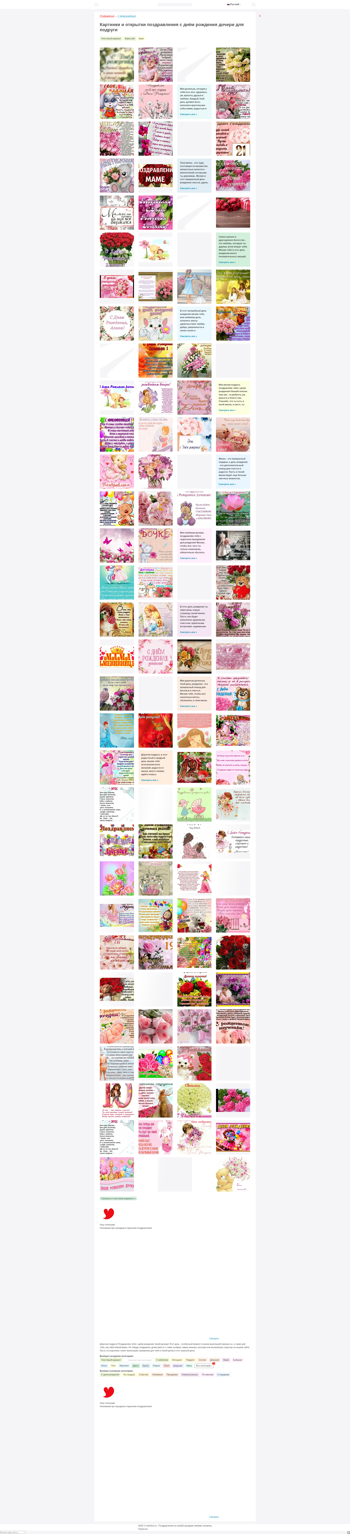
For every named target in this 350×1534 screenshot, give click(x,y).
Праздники (172, 1374)
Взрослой (130, 38)
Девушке (214, 1360)
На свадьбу (129, 1374)
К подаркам (223, 1374)
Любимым (157, 1374)
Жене (104, 1366)
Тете (113, 1366)
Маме (226, 1360)
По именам (207, 1374)
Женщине (177, 1360)
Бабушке (237, 1360)
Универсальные (190, 1374)
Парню (156, 1366)
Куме (141, 38)
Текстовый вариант (111, 38)
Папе (166, 1366)
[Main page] (175, 4)
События (143, 1374)
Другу (136, 1366)
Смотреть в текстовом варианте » (118, 1198)
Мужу (189, 1366)
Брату (146, 1366)
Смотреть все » (188, 114)
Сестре (202, 1360)
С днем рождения (110, 1374)
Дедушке (177, 1366)
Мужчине (124, 1366)
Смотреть (214, 1338)
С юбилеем (162, 1360)
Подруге (190, 1360)
